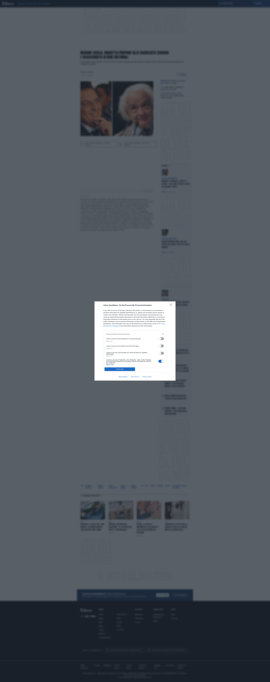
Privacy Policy (147, 377)
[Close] (171, 305)
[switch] (161, 338)
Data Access (135, 377)
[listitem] (135, 334)
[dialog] (135, 341)
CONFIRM (120, 369)
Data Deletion (123, 377)
